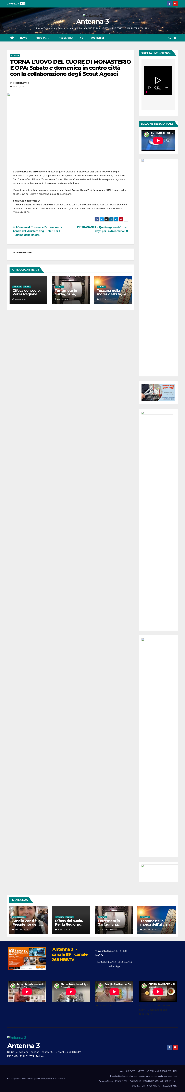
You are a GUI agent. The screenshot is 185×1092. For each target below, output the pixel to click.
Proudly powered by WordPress (20, 1078)
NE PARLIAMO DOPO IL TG (159, 1071)
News (24, 38)
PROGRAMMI (121, 1081)
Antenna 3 (92, 21)
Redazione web (21, 83)
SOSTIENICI (97, 38)
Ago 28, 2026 (21, 930)
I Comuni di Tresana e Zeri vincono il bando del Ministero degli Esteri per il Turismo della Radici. (37, 231)
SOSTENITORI (138, 1086)
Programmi (43, 38)
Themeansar (60, 1078)
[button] (170, 38)
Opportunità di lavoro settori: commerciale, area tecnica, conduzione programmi (143, 1076)
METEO (141, 1071)
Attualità (15, 55)
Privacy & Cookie (105, 1081)
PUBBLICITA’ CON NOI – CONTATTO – (160, 1081)
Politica (27, 287)
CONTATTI (130, 1071)
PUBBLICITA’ (66, 38)
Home (121, 1071)
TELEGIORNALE (169, 1086)
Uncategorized (19, 917)
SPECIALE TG (153, 1086)
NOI (82, 38)
